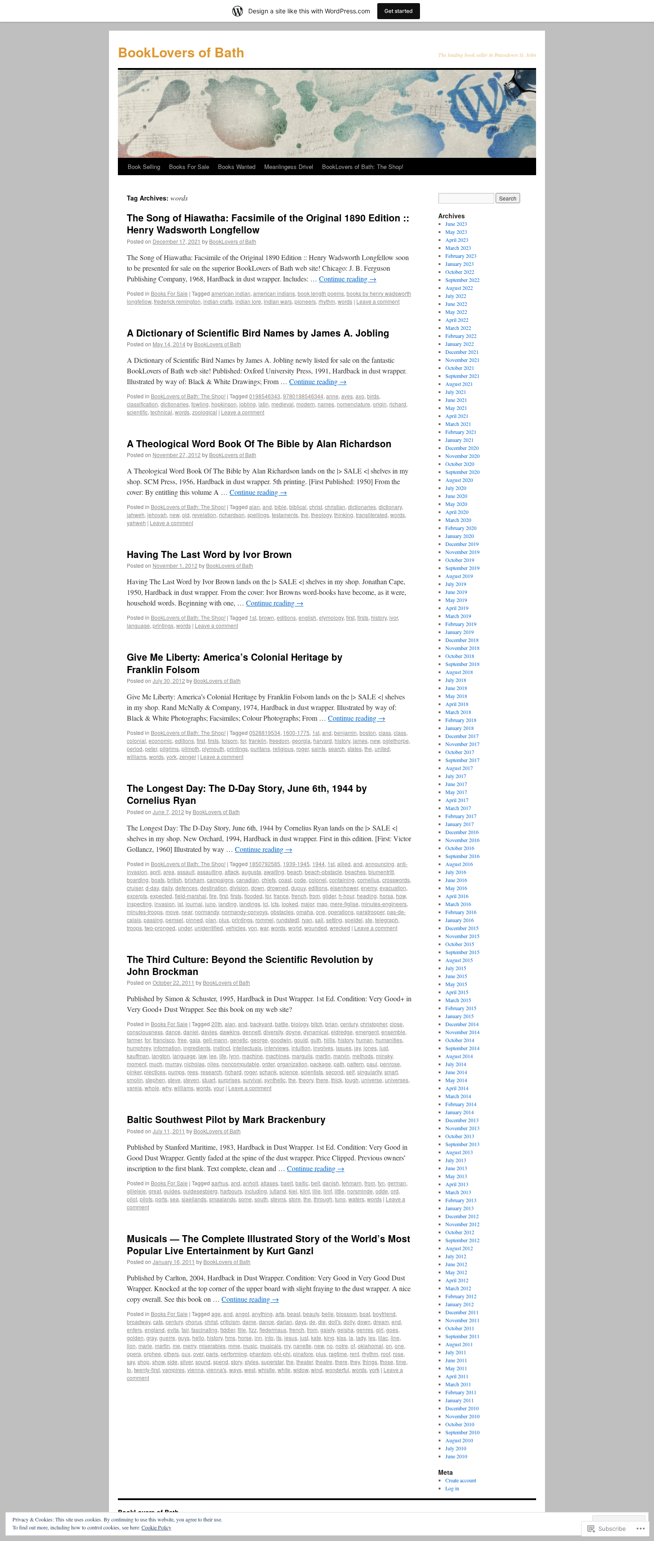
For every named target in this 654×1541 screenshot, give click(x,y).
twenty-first (147, 1369)
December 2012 (462, 1216)
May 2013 (456, 1176)
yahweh (136, 522)
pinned (194, 919)
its (279, 1337)
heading (367, 895)
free (182, 1039)
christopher (373, 1023)
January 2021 (459, 439)
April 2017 (456, 799)
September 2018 (462, 663)
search (336, 748)
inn (258, 1337)
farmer (134, 1039)
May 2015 (456, 983)
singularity (369, 1071)
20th (216, 1023)
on (389, 1345)
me (176, 1345)
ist (180, 903)
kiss (341, 1337)
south (261, 1199)
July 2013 (455, 1160)
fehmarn (352, 1183)
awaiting (274, 871)
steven (191, 1080)
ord (395, 1191)
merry (189, 1345)
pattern (355, 1063)
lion (131, 1345)
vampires (173, 1369)
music (250, 1345)
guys (184, 1337)
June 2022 (456, 303)
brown (266, 617)
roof (385, 1353)
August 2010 (459, 1440)
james (360, 740)
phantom (260, 1353)
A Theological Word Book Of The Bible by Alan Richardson (259, 443)
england (155, 1329)
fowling (200, 404)
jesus (290, 1337)
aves (347, 396)
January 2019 (459, 631)
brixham (194, 879)
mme (234, 1345)
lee (213, 1055)
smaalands (222, 1199)
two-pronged (160, 927)
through (323, 1199)
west (249, 1369)
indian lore (248, 301)
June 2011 (456, 1360)
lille (316, 1191)
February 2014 (460, 1104)
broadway (138, 1321)
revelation (204, 514)
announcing (379, 863)
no (330, 1345)
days (301, 1321)
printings (163, 625)
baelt (287, 1183)
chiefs (269, 879)
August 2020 (459, 479)
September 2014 (462, 1047)
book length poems (321, 293)
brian (331, 1023)
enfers (134, 1329)
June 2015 (456, 975)
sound (202, 1361)
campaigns (220, 879)
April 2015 (456, 991)
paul (372, 1063)
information (167, 1047)
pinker (134, 1071)
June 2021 (456, 399)
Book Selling (144, 166)
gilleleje (136, 1191)
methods (362, 1055)
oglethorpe (396, 740)
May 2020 (456, 503)
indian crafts (218, 301)
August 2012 (459, 1248)
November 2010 (462, 1416)
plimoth (190, 748)
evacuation (392, 887)
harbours (231, 1191)
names (326, 404)
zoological (204, 412)
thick (336, 1080)
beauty (311, 1313)
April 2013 (456, 1184)
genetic (239, 1039)
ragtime (338, 1353)
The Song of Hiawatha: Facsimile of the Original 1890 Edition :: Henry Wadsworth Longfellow (268, 223)
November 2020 (462, 455)
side (172, 1361)
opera (134, 1353)
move (172, 911)
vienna (195, 1369)
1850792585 (264, 863)
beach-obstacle (323, 871)
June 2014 (456, 1071)
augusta (251, 871)
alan (254, 506)
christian (335, 506)
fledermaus (273, 1329)
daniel (190, 1031)
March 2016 (458, 903)
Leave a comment (378, 301)
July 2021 (455, 391)
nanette (302, 1345)
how (401, 895)
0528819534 (264, 732)
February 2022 (460, 335)
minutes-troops (145, 911)
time (401, 1361)
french (299, 895)
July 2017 (455, 775)
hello (198, 1337)
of (353, 1345)
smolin (135, 1080)
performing (234, 1353)
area (168, 871)
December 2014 (462, 1023)
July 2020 (455, 487)
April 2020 (456, 511)
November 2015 (462, 935)
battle (281, 1023)
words (345, 301)
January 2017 (459, 823)
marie (145, 1345)
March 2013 (458, 1192)
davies (209, 1031)
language (138, 625)
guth (316, 1039)
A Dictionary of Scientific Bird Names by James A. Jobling (258, 332)
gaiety (327, 1329)
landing (227, 903)
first (350, 617)
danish (331, 1183)
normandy (207, 911)
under (185, 927)
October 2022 (459, 271)
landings (249, 903)
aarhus (219, 1183)
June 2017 (456, 783)
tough (352, 1080)
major (307, 903)
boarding (138, 879)
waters (356, 1199)
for (243, 740)
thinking (343, 514)
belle (328, 1313)
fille (242, 1329)
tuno (340, 1199)
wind (317, 1369)
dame (249, 1321)
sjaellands (194, 1199)
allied (344, 863)
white (284, 1369)
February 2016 (460, 911)
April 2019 (456, 607)
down (257, 887)
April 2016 (456, 895)
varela (134, 1088)
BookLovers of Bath (181, 51)
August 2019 (459, 575)
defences (186, 887)
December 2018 (462, 639)
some (245, 1199)
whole (152, 1088)
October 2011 (459, 1328)
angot (242, 1313)
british (174, 879)
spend (220, 1361)
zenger (187, 756)
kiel (293, 1191)
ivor (393, 617)
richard (397, 404)
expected (161, 895)
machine (252, 1055)
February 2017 (460, 815)
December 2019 (462, 543)
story (236, 1361)
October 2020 (459, 463)
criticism (230, 1321)
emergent (367, 1031)
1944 (318, 863)
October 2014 (459, 1039)
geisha (345, 1329)
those (386, 1361)
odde (381, 1191)
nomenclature (353, 404)
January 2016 (459, 919)
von (252, 927)
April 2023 (456, 239)
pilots (146, 1199)
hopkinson (224, 404)
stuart (208, 1080)
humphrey (139, 1047)
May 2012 (456, 1272)
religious (283, 748)
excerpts (137, 895)
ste (368, 919)
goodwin (280, 1039)
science (288, 1071)
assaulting (209, 871)
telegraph (386, 919)
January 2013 (459, 1208)
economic (160, 740)
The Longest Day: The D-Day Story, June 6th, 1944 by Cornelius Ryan (247, 794)
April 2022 (456, 319)
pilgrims (169, 748)
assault (185, 871)
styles (251, 1361)
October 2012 (459, 1232)
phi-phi (282, 1353)
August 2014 (459, 1055)
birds (373, 396)
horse (245, 1337)
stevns (278, 1199)
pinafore (303, 1353)
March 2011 (458, 1384)
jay (357, 1047)
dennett (251, 1031)
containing (342, 879)
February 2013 (460, 1200)
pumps (176, 1071)
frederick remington (177, 301)
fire (213, 895)
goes (392, 1329)
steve (174, 1080)
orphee (152, 1353)
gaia (195, 1039)
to (129, 1369)
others (171, 1353)
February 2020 (460, 527)
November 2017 (462, 743)
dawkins (230, 1031)
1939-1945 (296, 863)
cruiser (135, 887)
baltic (301, 1183)
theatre (323, 1361)
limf (327, 1191)
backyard (261, 1023)
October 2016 (459, 847)
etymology (331, 617)
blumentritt (381, 871)
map (322, 903)
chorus (194, 1321)
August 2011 (459, 1344)
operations (341, 911)
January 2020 (459, 535)
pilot (132, 1199)
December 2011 (462, 1312)
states (354, 748)
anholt (250, 1183)
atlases (269, 1183)
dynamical (315, 1031)
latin (263, 404)
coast (285, 879)
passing (153, 919)
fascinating (204, 1329)
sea (174, 1199)
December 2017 (462, 735)
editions (286, 617)
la (351, 1337)
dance (173, 1031)
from (314, 895)
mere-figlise (344, 903)
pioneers (305, 301)
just (383, 1047)
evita (173, 1329)
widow (300, 1369)
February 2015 (460, 1007)
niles (213, 1063)
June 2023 (456, 223)
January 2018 (459, 727)
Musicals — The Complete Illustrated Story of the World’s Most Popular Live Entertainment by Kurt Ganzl (268, 1244)
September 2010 (462, 1432)
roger (302, 748)
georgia (301, 740)
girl (380, 1329)
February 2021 (460, 431)
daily (167, 887)
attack (232, 871)
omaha (304, 911)
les (371, 1337)
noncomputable (240, 1063)
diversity (273, 1031)
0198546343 (264, 396)
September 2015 (462, 951)
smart (391, 1071)
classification (142, 404)
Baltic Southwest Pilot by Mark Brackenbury (226, 1119)
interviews (276, 1047)
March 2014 (458, 1096)
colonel (318, 879)
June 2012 (456, 1264)
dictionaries (175, 404)
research (211, 1071)
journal (194, 903)
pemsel (174, 919)
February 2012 (460, 1296)
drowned (277, 887)
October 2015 (459, 943)
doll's (334, 1321)
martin (323, 1055)
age (216, 1313)
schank (268, 1071)
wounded (315, 927)
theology (321, 514)
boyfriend (384, 1313)
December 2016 (462, 831)
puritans (260, 748)
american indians (274, 293)
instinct (221, 1047)
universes (396, 1080)
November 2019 (462, 551)
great (155, 1191)
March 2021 (458, 423)
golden (135, 1337)
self (350, 1071)
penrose (390, 1063)
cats (158, 1321)
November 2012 (462, 1224)
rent (354, 1353)
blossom (346, 1313)
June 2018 (456, 687)
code (300, 879)
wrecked (340, 927)
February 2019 (460, 623)
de (312, 1321)
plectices (155, 1071)
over (198, 1353)
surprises (229, 1080)
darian (284, 1321)
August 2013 (459, 1152)
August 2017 (459, 767)
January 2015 (459, 1015)
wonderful (337, 1369)
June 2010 (456, 1456)
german (397, 1183)
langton (161, 1055)
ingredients (196, 1047)
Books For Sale (189, 166)
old (186, 514)
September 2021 (462, 375)
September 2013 (462, 1144)
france (281, 895)
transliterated (372, 514)
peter (151, 748)
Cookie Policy (156, 1527)
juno (210, 903)
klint (305, 1191)
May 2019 (456, 599)
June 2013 (456, 1168)
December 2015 (462, 927)
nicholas (194, 1063)
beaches (355, 871)
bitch (317, 1023)
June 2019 (456, 591)
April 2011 (456, 1376)
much (155, 1063)
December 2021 (462, 351)
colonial (136, 740)
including (256, 1191)
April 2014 (456, 1088)
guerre (167, 1337)
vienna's (216, 1369)
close (396, 1023)
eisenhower (344, 887)
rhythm (327, 301)
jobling (247, 404)
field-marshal (190, 895)
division (239, 887)
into (269, 1337)
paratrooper (370, 911)
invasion (164, 903)
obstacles (282, 911)
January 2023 (459, 263)
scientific (137, 412)
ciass (385, 732)
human (364, 1039)
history (379, 617)
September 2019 (462, 567)
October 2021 (459, 367)
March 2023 (458, 247)
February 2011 (460, 1392)
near (187, 911)
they (355, 1361)
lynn (234, 1055)
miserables (212, 1345)
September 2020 (462, 471)
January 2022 (459, 343)
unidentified (208, 927)
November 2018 (462, 647)
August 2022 (459, 287)
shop (143, 1361)
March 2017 (458, 807)
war (264, 927)
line (395, 1337)
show (158, 1361)
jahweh (136, 514)
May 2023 (456, 231)
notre (341, 1345)
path (339, 1063)
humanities (388, 1039)
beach (294, 871)
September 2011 (462, 1336)
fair (185, 1329)
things (370, 1361)
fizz (253, 1329)
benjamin (345, 732)
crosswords (396, 879)
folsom (230, 740)
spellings (258, 514)
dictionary (390, 506)
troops (134, 927)
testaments (285, 514)
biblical (298, 506)
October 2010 (459, 1424)
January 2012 (459, 1304)
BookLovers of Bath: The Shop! (363, 166)
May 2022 (456, 311)
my (287, 1345)
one (320, 911)
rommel (264, 919)
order (268, 1063)
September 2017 (462, 759)
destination (213, 887)
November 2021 (462, 359)
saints (318, 748)
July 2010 (455, 1448)
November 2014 (462, 1031)
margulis (302, 1055)
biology (299, 1023)
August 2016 (459, 863)
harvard (322, 740)
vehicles (236, 927)
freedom (279, 740)
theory (306, 1080)
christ (315, 506)
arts (279, 1313)
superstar (272, 1361)
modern (305, 404)
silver (186, 1361)
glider (329, 895)
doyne (293, 1031)
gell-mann (215, 1039)
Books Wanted (236, 166)
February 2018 (460, 719)
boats (158, 879)
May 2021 (456, 407)
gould (301, 1039)
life (222, 1055)
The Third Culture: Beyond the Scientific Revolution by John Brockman (250, 965)
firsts (362, 617)
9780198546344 (303, 396)
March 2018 (458, 711)
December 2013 (462, 1120)
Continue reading (347, 278)
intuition (301, 1047)
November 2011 (462, 1320)
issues (343, 1047)
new (174, 514)
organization (292, 1063)
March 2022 (458, 327)
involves (323, 1047)
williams (136, 756)
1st (252, 617)
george (259, 1039)
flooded (253, 895)
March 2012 (458, 1288)
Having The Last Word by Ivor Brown (209, 554)
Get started (398, 11)
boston (367, 732)
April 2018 (456, 703)
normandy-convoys (245, 911)
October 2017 (459, 751)
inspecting (139, 903)
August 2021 (459, 383)
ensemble (393, 1031)
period (134, 748)
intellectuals (247, 1047)
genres (364, 1329)
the (304, 514)
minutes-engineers (384, 903)
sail (319, 919)
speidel (354, 919)
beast (293, 1313)
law (202, 1055)
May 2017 (456, 791)
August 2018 (459, 671)
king (329, 1337)
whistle (266, 1369)
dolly (349, 1321)
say (131, 1361)
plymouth (213, 748)
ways (235, 1369)
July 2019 (455, 583)
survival (252, 1080)
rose (398, 1353)
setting (334, 919)
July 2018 (455, 679)
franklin (257, 740)
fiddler (227, 1329)
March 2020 (458, 519)
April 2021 (456, 415)
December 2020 (462, 447)
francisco (164, 1039)
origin (380, 404)
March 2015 (458, 999)
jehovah (157, 514)
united (382, 748)
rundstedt (287, 919)
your (219, 1088)
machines (277, 1055)
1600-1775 (296, 732)
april (155, 871)
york (171, 756)
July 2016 (455, 871)
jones (370, 1047)
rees (192, 1071)
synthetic (275, 1080)
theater (304, 1361)
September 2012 (462, 1240)
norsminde (360, 1191)
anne (332, 396)
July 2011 (455, 1352)
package (320, 1063)
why (166, 1088)
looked (290, 903)
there (322, 1080)
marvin (341, 1055)
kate (316, 1337)
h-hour (346, 895)
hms (230, 1337)
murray (173, 1063)
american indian (230, 293)
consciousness (145, 1031)
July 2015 (455, 967)
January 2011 (459, 1400)
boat (364, 1313)
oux (186, 1353)
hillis (329, 1039)
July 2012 (455, 1256)
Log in (452, 1488)
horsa (386, 895)
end (396, 1321)
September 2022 (462, 279)
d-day (152, 887)
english (307, 617)
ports (161, 1199)
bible (281, 506)
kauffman (138, 1055)
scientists (312, 1071)
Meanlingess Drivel (288, 166)
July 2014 (455, 1063)
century (349, 1023)
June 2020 (456, 495)
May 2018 (456, 695)
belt (315, 1183)
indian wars (278, 301)
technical (161, 412)
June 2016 (456, 879)
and (267, 506)
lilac (383, 1337)
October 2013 (459, 1136)
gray (151, 1337)
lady (361, 1337)
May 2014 (456, 1080)
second (334, 1071)
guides (172, 1191)
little (339, 1191)
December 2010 (462, 1408)
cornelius (368, 879)
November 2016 (462, 839)
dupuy (298, 887)
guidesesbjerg (200, 1191)
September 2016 (462, 855)
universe (371, 1080)
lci (265, 903)
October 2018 (459, 655)
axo (359, 396)
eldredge (342, 1031)
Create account (460, 1480)
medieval (282, 404)
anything (262, 1313)
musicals (270, 1345)
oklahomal (370, 1345)
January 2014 (459, 1112)
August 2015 (459, 959)
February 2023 (460, 255)
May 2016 (456, 887)
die (322, 1321)
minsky (384, 1055)
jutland (278, 1191)
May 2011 (456, 1368)
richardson (232, 514)
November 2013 (462, 1128)
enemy (369, 887)
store (295, 1199)
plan (211, 919)
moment (136, 1063)
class (400, 732)
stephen (155, 1080)
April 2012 (456, 1280)
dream (381, 1321)
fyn (381, 1183)
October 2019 (459, 559)
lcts (275, 903)
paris (212, 1353)
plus (224, 919)
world (295, 927)
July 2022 (455, 295)
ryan (307, 919)
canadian (247, 879)
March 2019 (458, 615)
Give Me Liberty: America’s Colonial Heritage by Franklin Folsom (235, 662)
